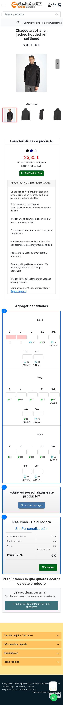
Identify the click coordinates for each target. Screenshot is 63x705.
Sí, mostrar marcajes (32, 505)
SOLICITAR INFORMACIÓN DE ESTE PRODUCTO (32, 606)
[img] (27, 150)
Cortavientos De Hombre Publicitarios (43, 23)
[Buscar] (57, 14)
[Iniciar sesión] (50, 5)
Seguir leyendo (18, 291)
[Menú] (3, 5)
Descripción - (30, 183)
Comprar (49, 567)
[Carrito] (59, 5)
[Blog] (54, 5)
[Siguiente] (57, 64)
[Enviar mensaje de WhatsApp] (53, 697)
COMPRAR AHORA (32, 173)
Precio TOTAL (15, 555)
